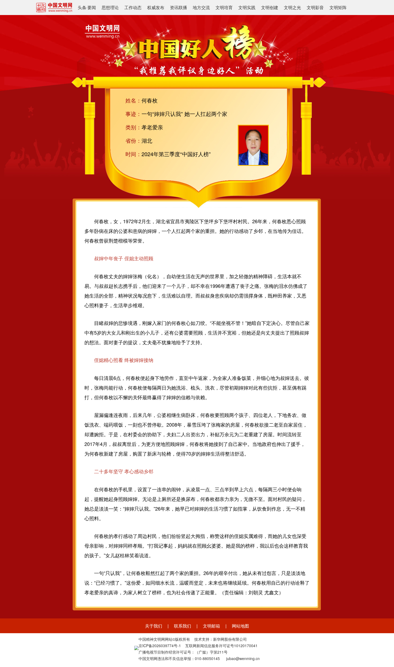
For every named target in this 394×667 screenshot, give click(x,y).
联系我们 (182, 626)
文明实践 (246, 7)
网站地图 (240, 626)
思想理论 (110, 7)
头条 (82, 7)
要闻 (91, 7)
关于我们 (153, 626)
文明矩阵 (338, 7)
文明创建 (269, 7)
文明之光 (292, 7)
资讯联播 (178, 7)
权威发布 (155, 7)
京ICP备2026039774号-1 (160, 645)
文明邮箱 (211, 626)
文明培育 (224, 7)
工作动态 (133, 7)
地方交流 (201, 7)
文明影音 (315, 7)
